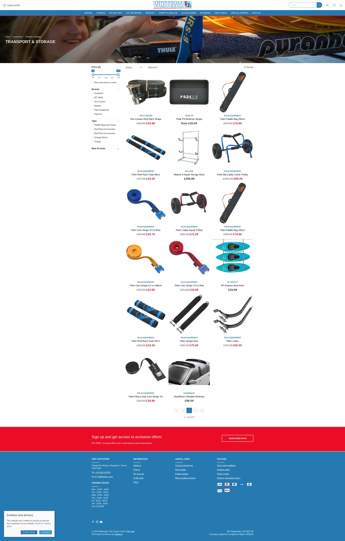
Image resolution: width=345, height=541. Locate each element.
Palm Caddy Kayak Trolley (189, 230)
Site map (130, 531)
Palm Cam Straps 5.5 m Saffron (146, 285)
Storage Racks (101, 137)
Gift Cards (221, 13)
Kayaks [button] (88, 13)
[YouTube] (101, 522)
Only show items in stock (105, 82)
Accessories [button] (189, 13)
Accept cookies (29, 532)
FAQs (136, 482)
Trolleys (97, 141)
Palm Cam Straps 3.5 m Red (189, 285)
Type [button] (94, 121)
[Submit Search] (319, 5)
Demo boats (180, 469)
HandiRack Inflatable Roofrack (189, 396)
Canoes (100, 13)
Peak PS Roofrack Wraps (189, 119)
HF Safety (98, 97)
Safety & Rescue (168, 13)
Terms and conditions (226, 465)
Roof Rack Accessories (104, 133)
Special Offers (239, 13)
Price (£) (96, 67)
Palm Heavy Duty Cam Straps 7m (146, 396)
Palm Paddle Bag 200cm (232, 119)
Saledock (119, 534)
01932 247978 (13, 5)
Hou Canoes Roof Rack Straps (145, 119)
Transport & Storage (33, 37)
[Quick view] (162, 108)
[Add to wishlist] (162, 75)
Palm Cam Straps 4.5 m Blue (145, 230)
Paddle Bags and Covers (105, 125)
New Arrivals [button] (98, 148)
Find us (136, 469)
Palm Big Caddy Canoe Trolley (232, 174)
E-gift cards (138, 478)
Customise (45, 532)
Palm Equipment (101, 110)
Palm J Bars (232, 341)
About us (137, 465)
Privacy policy (223, 474)
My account (138, 474)
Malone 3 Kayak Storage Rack (189, 174)
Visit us (256, 13)
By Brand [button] (205, 13)
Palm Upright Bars (189, 341)
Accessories (17, 37)
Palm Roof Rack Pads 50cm (146, 341)
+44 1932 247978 (102, 472)
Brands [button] (95, 89)
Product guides (181, 474)
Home (7, 37)
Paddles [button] (150, 13)
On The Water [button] (133, 13)
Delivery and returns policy (228, 478)
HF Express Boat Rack (232, 285)
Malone (97, 106)
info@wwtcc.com (105, 476)
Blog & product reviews (185, 478)
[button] (334, 5)
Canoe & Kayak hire (184, 465)
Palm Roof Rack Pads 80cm (146, 174)
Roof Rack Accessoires (104, 129)
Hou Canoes (99, 101)
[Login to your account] (327, 5)
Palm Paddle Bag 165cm (232, 230)
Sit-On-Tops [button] (115, 13)
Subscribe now (237, 438)
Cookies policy (223, 469)
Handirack (98, 93)
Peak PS (98, 114)
